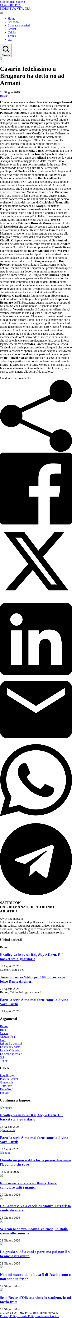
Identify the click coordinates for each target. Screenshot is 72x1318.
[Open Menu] (1, 13)
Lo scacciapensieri (19, 25)
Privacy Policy (9, 1316)
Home (11, 18)
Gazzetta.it (6, 1082)
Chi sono (13, 22)
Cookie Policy (27, 1316)
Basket (12, 28)
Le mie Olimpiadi (10, 1050)
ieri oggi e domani (11, 1043)
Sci (10, 39)
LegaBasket (7, 1075)
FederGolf (6, 1089)
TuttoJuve (6, 1085)
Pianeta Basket (9, 1079)
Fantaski (5, 1092)
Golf (3, 1040)
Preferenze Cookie (47, 1316)
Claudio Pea (7, 1036)
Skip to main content (12, 1)
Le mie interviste (10, 1047)
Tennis (12, 35)
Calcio (12, 32)
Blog (3, 1029)
